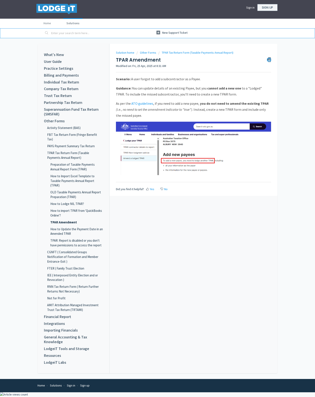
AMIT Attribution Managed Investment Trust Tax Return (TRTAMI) (73, 307)
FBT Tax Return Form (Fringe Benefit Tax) (72, 137)
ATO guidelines (142, 103)
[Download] (149, 145)
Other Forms (54, 121)
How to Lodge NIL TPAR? (67, 204)
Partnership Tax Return (63, 102)
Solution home (125, 53)
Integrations (54, 323)
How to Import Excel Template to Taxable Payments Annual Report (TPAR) (72, 181)
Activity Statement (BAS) (64, 128)
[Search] (46, 33)
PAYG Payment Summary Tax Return (71, 146)
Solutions (73, 23)
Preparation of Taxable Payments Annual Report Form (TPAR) (72, 166)
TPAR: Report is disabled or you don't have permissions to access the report (76, 242)
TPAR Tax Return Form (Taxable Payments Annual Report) (68, 155)
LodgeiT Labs (55, 362)
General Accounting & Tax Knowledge (65, 339)
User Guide (53, 61)
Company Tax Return (61, 88)
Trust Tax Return (58, 95)
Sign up (267, 7)
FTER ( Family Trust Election (65, 268)
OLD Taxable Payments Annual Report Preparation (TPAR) (75, 194)
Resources (52, 355)
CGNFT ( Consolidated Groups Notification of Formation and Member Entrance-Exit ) (72, 257)
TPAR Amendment (63, 222)
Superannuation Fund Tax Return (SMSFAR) (71, 112)
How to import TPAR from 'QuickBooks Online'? (76, 213)
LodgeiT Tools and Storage (66, 348)
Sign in (250, 7)
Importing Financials (61, 330)
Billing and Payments (61, 75)
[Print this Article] (269, 59)
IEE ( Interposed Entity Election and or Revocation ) (72, 277)
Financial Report (57, 316)
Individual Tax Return (61, 82)
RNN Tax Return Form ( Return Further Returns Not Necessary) (73, 289)
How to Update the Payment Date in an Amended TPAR (76, 231)
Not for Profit (56, 298)
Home (47, 23)
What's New (54, 54)
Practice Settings (58, 68)
